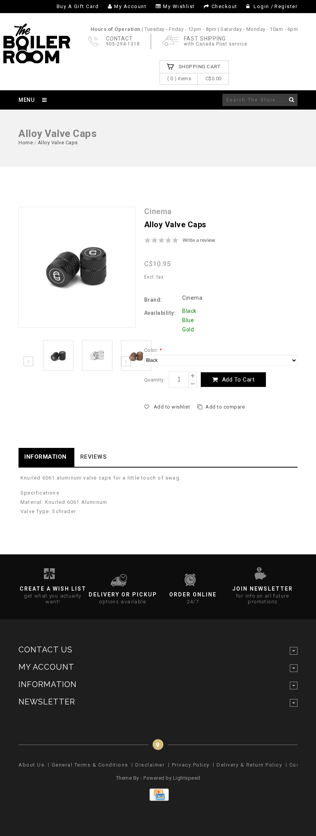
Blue (188, 320)
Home (25, 142)
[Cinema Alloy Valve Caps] (77, 267)
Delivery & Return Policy (249, 765)
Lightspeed (186, 778)
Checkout (224, 6)
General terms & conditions (90, 765)
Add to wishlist (172, 407)
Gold (188, 329)
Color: (153, 350)
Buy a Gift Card (78, 6)
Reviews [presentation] (93, 456)
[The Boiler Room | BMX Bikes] (36, 60)
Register (286, 6)
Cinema (192, 298)
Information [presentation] (45, 456)
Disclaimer (150, 765)
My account (130, 6)
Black (189, 311)
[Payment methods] (158, 799)
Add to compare (225, 407)
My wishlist (179, 6)
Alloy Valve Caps (58, 142)
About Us (31, 765)
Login (261, 6)
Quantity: (154, 380)
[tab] (46, 457)
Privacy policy (191, 765)
